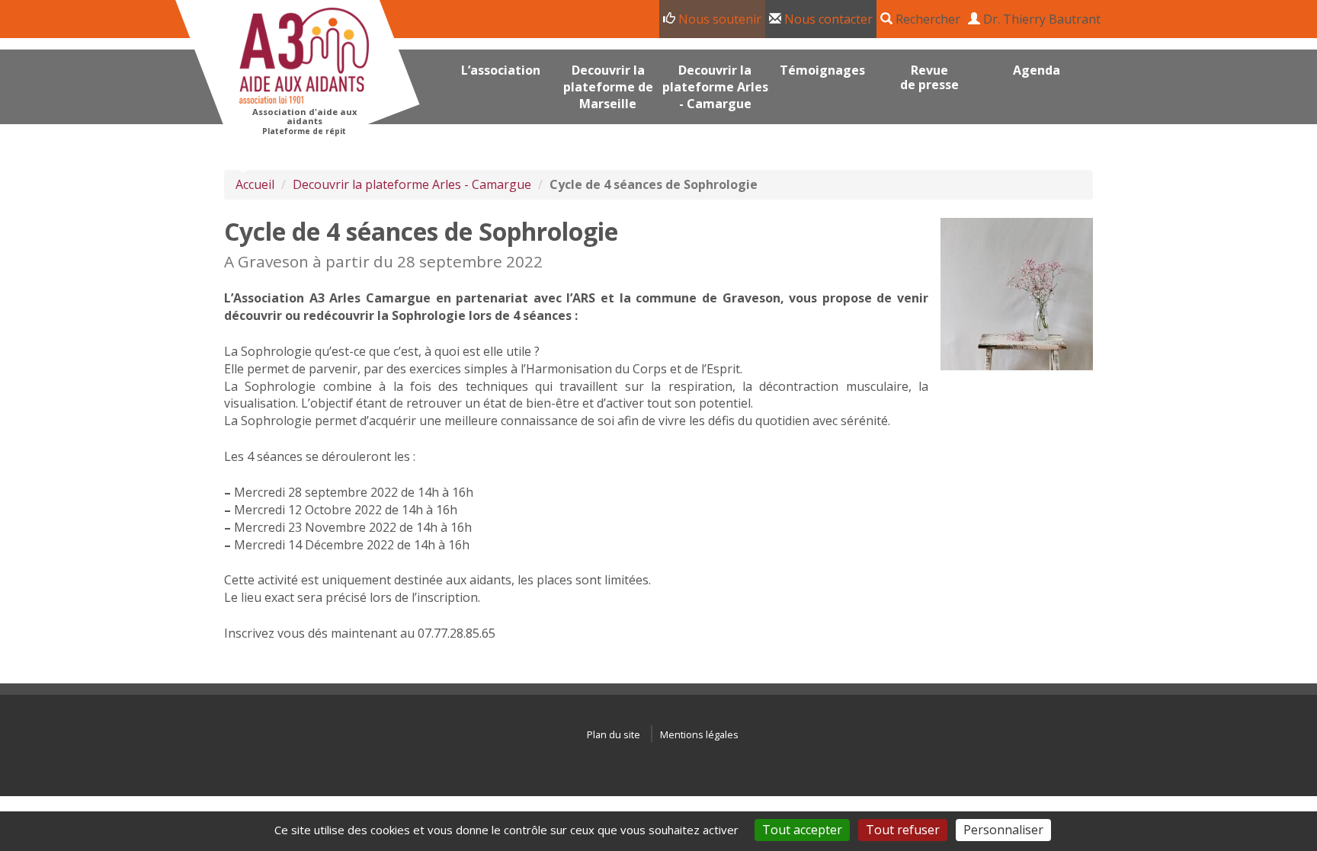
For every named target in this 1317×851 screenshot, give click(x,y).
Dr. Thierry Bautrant (1040, 19)
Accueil (255, 184)
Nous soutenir (718, 19)
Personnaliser (1003, 829)
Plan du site (613, 734)
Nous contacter (827, 19)
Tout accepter (802, 829)
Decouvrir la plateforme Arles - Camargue (412, 184)
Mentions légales (699, 734)
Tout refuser (903, 829)
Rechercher (926, 19)
